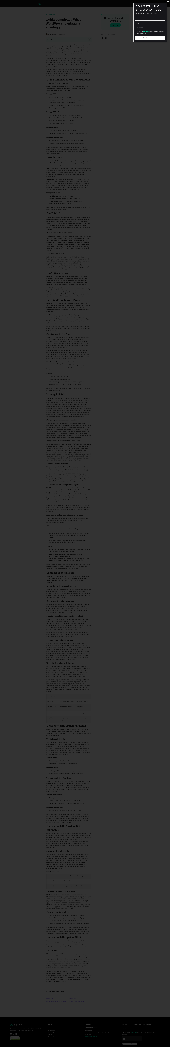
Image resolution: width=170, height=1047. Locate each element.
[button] (168, 2)
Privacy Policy (146, 31)
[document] (85, 523)
